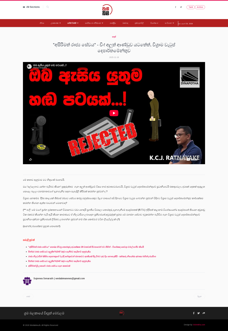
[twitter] (181, 7)
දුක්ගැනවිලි (139, 23)
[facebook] (175, 7)
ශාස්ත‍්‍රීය (113, 23)
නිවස (42, 23)
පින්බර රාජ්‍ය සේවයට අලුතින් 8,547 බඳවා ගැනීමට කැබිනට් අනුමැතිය (59, 252)
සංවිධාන (168, 23)
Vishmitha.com (199, 325)
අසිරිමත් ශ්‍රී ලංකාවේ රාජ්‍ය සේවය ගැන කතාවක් (49, 266)
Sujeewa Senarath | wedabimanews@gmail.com (59, 278)
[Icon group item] (193, 313)
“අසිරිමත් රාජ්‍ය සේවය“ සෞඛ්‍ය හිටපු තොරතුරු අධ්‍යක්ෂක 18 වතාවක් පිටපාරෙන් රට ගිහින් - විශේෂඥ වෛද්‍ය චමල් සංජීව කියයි (86, 247)
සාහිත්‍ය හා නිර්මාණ (93, 23)
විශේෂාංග (154, 23)
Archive (200, 7)
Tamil (191, 7)
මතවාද (125, 23)
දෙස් (114, 37)
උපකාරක (55, 23)
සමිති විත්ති (71, 23)
